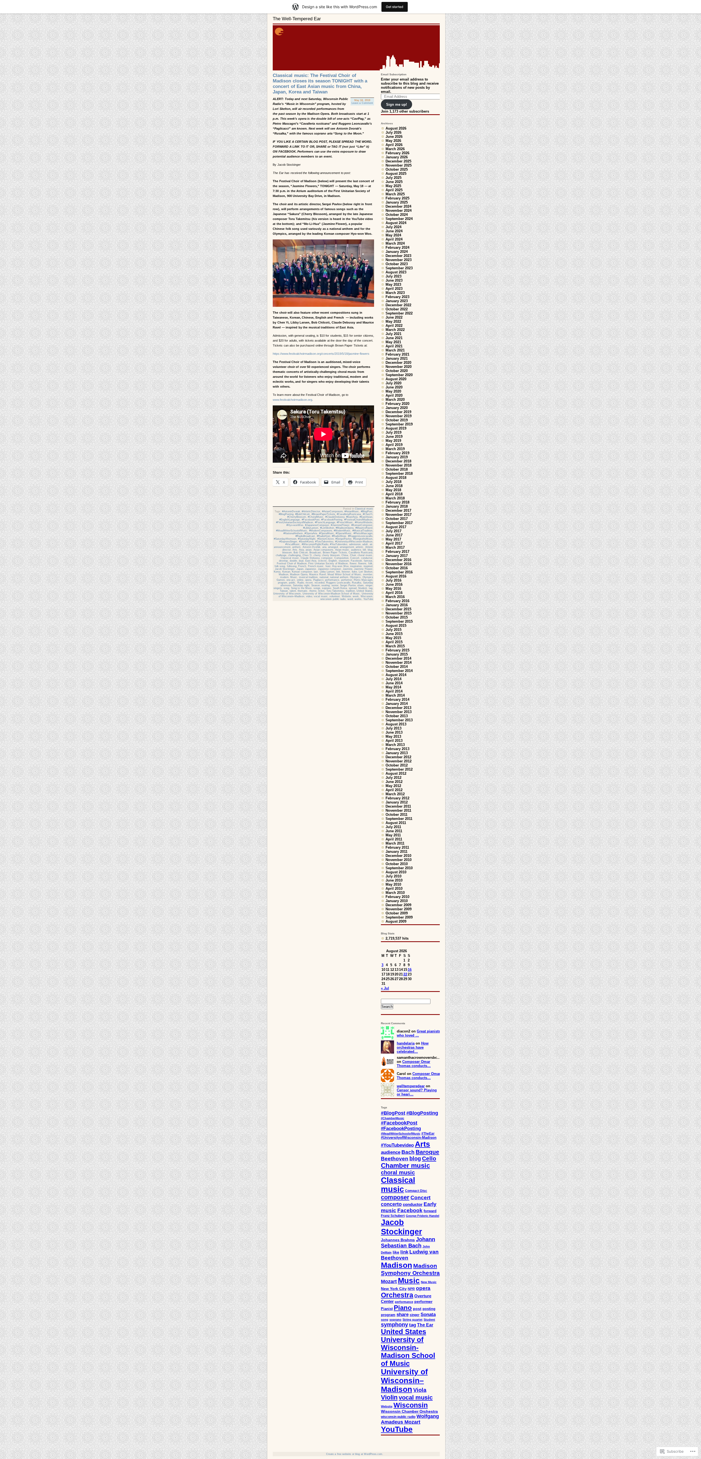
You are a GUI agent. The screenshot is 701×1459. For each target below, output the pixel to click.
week (356, 596)
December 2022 (398, 305)
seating (325, 585)
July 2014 (393, 679)
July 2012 (393, 778)
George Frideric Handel (422, 1215)
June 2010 (394, 880)
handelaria (406, 1043)
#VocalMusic (292, 544)
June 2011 (394, 831)
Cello (429, 1158)
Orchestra (397, 1295)
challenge (281, 555)
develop (283, 560)
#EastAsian (366, 517)
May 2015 (393, 638)
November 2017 (399, 515)
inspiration (356, 566)
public (292, 582)
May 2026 (393, 141)
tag (370, 588)
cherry (317, 555)
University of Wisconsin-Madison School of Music (331, 593)
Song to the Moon (301, 588)
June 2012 (394, 782)
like (396, 1252)
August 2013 (396, 724)
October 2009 (397, 913)
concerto (391, 1204)
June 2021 (394, 338)
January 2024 (397, 252)
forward (430, 1211)
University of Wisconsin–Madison (404, 1381)
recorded (319, 582)
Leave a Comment (362, 103)
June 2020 (394, 387)
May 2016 (393, 589)
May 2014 (393, 687)
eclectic (322, 560)
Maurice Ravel (317, 574)
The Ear (425, 1325)
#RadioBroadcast (305, 536)
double (293, 560)
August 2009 (396, 921)
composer (326, 558)
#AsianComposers (332, 511)
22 (405, 974)
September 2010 (399, 868)
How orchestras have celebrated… (413, 1047)
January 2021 (397, 358)
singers (278, 588)
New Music (428, 1282)
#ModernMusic (342, 530)
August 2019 (396, 428)
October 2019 (397, 420)
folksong (292, 566)
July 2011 (393, 827)
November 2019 (399, 416)
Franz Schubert (393, 1216)
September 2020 (399, 375)
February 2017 (397, 552)
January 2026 (397, 157)
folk (370, 563)
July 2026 (393, 132)
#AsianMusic (351, 511)
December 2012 (398, 757)
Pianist (387, 1309)
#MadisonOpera (345, 528)
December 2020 (398, 363)
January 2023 (397, 301)
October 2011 (396, 815)
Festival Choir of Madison (292, 563)
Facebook (356, 560)
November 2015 (399, 613)
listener (346, 571)
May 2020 (393, 391)
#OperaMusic (326, 533)
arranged (333, 547)
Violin (389, 1397)
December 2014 (398, 658)
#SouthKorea (306, 541)
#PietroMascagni (363, 533)
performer (346, 580)
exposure (344, 560)
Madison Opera (299, 574)
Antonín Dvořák (312, 547)
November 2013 (399, 712)
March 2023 (395, 293)
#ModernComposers (320, 530)
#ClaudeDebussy (334, 517)
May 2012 (393, 786)
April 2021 (394, 346)
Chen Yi (307, 555)
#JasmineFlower (340, 525)
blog (370, 549)
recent (309, 582)
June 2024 (394, 231)
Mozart (389, 1281)
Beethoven (394, 1159)
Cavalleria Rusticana (360, 552)
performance (332, 580)
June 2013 (394, 732)
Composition (341, 558)
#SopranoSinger (288, 541)
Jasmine (347, 569)
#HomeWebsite (363, 522)
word (350, 599)
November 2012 (399, 761)
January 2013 (397, 753)
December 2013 (398, 708)
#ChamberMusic (392, 1118)
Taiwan (284, 591)
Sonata (428, 1314)
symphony (394, 1324)
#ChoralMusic (315, 517)
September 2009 (399, 917)
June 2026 (394, 137)
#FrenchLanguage (325, 522)
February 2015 (397, 650)
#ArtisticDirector (311, 511)
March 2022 (395, 330)
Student (362, 588)
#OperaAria (310, 533)
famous (368, 560)
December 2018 (398, 461)
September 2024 (399, 219)
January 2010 (397, 901)
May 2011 (393, 835)
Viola (419, 1390)
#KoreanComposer (361, 525)
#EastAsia (352, 517)
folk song (280, 566)
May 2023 (393, 284)
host (328, 566)
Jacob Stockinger (285, 569)
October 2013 (397, 716)
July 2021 (393, 334)
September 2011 (399, 819)
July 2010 (393, 876)
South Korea (340, 588)
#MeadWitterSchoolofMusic (291, 530)
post (417, 1309)
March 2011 (395, 843)
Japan (300, 569)
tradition (350, 591)
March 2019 (395, 449)
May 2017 (393, 539)
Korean (286, 571)
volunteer (334, 596)
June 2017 (394, 535)
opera (308, 580)
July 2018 (393, 482)
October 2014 (397, 667)
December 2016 (398, 560)
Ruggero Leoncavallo (338, 582)
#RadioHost (323, 536)
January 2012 (397, 802)
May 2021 (393, 342)
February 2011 (397, 847)
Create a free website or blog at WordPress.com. (354, 1454)
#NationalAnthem (293, 533)
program (282, 582)
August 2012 (396, 773)
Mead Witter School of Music (344, 574)
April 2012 (394, 790)
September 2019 (399, 424)
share (360, 585)
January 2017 (397, 556)
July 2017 (393, 531)
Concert (354, 558)
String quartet (413, 1319)
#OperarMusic (344, 533)
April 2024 (394, 239)
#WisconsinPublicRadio (315, 544)
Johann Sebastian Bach (408, 1242)
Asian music (342, 549)
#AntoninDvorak (291, 511)
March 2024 (395, 243)
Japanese (310, 569)
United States (364, 591)
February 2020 (397, 404)
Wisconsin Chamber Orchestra (409, 1411)
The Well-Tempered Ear (297, 18)
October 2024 (397, 215)
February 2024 (397, 247)
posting (429, 1309)
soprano (326, 588)
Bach (408, 1152)
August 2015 (396, 625)
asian (309, 549)
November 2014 (399, 662)
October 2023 (397, 264)
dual (301, 560)
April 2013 (394, 741)
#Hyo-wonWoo (294, 525)
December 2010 (398, 856)
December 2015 (398, 609)
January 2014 (397, 704)
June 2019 (394, 436)
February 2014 (397, 699)
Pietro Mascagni (363, 580)
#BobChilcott (302, 514)
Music (293, 577)
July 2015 (393, 630)
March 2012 (395, 794)
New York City (394, 1288)
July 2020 (393, 383)
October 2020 (397, 371)
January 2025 (397, 202)
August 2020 (396, 379)
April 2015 (394, 642)
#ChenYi (367, 514)
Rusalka (356, 582)
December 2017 (398, 510)
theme (313, 591)
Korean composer (302, 571)
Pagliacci (318, 580)
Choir (353, 555)
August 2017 (396, 527)
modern (284, 577)
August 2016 (396, 576)
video (309, 596)
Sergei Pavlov (348, 585)
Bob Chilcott (301, 552)
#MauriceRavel (363, 528)
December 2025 (398, 161)
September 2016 (399, 572)
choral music (365, 555)
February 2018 (397, 502)
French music (316, 566)
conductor (366, 558)
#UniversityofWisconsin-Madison (353, 541)
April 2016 (394, 593)
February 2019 (397, 453)
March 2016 (395, 597)
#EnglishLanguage (289, 519)
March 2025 (395, 194)
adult (365, 544)
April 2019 (394, 445)
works (358, 599)
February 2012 (397, 798)
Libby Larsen (327, 571)
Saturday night (301, 585)
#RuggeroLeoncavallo (360, 536)
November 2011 (398, 810)
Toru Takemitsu (335, 591)
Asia (301, 549)
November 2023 (399, 260)
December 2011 (398, 806)
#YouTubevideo (338, 544)
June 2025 (394, 182)
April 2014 (394, 691)
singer (369, 585)
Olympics (355, 577)
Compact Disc (416, 1191)
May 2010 (393, 884)
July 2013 (393, 728)
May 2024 (393, 235)
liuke (354, 571)
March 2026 (395, 149)
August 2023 (396, 272)
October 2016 (397, 568)
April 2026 (394, 145)
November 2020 (399, 367)
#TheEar (428, 1133)
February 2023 (397, 297)
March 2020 (395, 399)
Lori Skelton (365, 571)
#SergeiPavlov (343, 538)
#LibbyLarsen (310, 528)
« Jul (385, 988)
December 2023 (398, 256)
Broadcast (315, 552)
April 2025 (394, 190)
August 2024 (396, 223)
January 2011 (396, 851)
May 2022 (393, 321)
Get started (394, 7)
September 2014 (399, 671)
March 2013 (395, 745)
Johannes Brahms (398, 1240)
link (338, 571)
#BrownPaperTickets (323, 514)
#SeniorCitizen (325, 538)
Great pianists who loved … (418, 1033)
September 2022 (399, 313)
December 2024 (398, 206)
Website (346, 596)
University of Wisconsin (287, 593)
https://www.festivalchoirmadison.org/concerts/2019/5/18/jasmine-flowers (321, 353)
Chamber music (405, 1165)
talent (293, 591)
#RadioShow (339, 536)
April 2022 (394, 326)
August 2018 (396, 478)
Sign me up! (396, 104)
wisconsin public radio (333, 599)
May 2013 (393, 736)
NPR (411, 1289)
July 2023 (393, 276)
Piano (403, 1307)
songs (317, 588)
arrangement (347, 547)
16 (410, 970)
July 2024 (393, 227)
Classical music (364, 508)
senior (335, 585)
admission (355, 544)
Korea (277, 571)
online (300, 580)
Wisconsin (366, 596)
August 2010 (396, 872)
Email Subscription (393, 74)
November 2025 (399, 165)
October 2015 (397, 617)
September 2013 (399, 720)
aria (324, 547)
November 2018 (399, 465)
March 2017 (395, 547)
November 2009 (399, 909)
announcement (282, 547)
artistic (359, 547)
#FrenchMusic (345, 522)
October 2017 (397, 519)
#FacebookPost (311, 519)
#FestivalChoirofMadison (358, 519)
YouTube (368, 599)
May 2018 (393, 490)
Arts (294, 549)
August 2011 (396, 823)
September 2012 (399, 769)
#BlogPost (366, 511)
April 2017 (394, 543)
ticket (321, 591)
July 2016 (393, 580)
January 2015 (397, 654)
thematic (303, 591)
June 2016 (394, 584)
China (344, 555)
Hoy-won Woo (340, 566)
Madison (283, 574)
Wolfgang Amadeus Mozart (410, 1419)
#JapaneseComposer (317, 525)
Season (315, 585)
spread (353, 588)
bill (364, 549)
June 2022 (394, 317)
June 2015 (394, 634)
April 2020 (394, 395)
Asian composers (324, 549)
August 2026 (396, 128)
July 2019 (393, 432)
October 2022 (397, 309)
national (324, 577)
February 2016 (397, 601)
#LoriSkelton (327, 528)
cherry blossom (331, 555)
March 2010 (395, 893)
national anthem (339, 577)
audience (356, 549)
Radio (300, 582)
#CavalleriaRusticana (349, 514)
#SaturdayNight (306, 538)
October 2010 (397, 864)
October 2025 (397, 169)
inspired (368, 566)
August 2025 (396, 173)
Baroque (427, 1152)
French (302, 566)
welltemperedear (411, 1086)
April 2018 (394, 494)
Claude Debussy (310, 558)
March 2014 (395, 695)
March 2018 (395, 498)
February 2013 (397, 749)
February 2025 (397, 198)
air (371, 544)
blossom (287, 552)
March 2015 (395, 646)
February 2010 (397, 897)
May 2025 (393, 186)
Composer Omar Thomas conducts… (414, 1064)
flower (353, 563)
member (367, 574)
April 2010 (394, 888)
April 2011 (394, 839)
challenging (294, 555)
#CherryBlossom (296, 517)
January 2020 (397, 408)
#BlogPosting (286, 514)
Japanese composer (329, 569)
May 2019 (393, 441)
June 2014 (394, 683)
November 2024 (399, 210)
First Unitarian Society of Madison (328, 563)
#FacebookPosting (331, 519)
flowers (362, 563)
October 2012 (397, 765)
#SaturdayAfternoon (285, 538)
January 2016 (397, 605)
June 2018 (394, 486)
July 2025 (393, 178)
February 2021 (397, 354)
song (286, 588)
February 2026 (397, 153)
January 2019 (397, 457)
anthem (296, 547)
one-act (290, 580)
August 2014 (396, 675)
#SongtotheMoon (362, 538)
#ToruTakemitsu (324, 541)
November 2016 (399, 564)
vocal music (321, 596)
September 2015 (399, 621)
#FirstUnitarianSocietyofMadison (294, 522)
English (333, 560)
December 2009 (398, 905)
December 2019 (398, 412)
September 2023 (399, 268)
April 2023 (394, 289)
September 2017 (399, 523)
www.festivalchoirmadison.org (292, 399)
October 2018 (397, 469)
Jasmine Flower (363, 569)
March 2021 (395, 350)
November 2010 (399, 860)
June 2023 (394, 280)
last (316, 571)
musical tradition (308, 577)
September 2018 (399, 473)
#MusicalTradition (362, 530)
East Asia (311, 560)
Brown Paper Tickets (335, 552)
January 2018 (397, 506)
